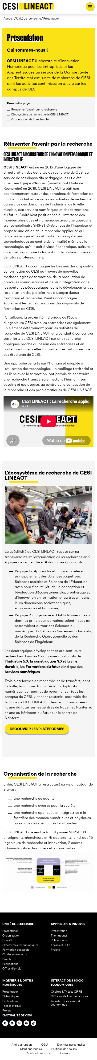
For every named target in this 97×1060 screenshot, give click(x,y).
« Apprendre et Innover (50, 571)
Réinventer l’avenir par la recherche (34, 109)
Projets (6, 959)
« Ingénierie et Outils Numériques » (61, 615)
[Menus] (90, 6)
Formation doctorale (15, 949)
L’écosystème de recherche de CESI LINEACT (40, 114)
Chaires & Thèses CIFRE (66, 991)
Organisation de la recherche (30, 119)
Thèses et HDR (60, 945)
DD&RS (7, 940)
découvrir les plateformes (37, 729)
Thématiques (59, 935)
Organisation (11, 935)
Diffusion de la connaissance (69, 996)
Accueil (8, 18)
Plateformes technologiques (20, 945)
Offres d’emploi (12, 968)
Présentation (10, 931)
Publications (10, 964)
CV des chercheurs (14, 954)
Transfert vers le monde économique (66, 1002)
